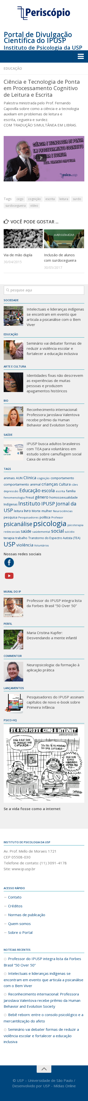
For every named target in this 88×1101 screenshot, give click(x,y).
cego (20, 199)
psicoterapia (75, 525)
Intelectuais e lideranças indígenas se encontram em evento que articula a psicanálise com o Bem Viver (55, 317)
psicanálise (18, 524)
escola (48, 490)
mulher (47, 511)
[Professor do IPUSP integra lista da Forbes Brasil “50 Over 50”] (13, 607)
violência (24, 545)
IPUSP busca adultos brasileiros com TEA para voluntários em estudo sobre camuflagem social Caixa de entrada (54, 451)
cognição (34, 199)
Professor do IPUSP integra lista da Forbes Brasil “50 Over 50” (54, 603)
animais (9, 478)
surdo (77, 199)
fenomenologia (14, 497)
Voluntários (41, 545)
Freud (30, 497)
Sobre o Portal (20, 932)
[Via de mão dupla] (24, 238)
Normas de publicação (26, 914)
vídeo (34, 206)
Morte (36, 511)
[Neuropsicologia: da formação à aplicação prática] (13, 671)
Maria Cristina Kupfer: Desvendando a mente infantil (52, 635)
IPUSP (48, 503)
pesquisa (10, 517)
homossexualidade (63, 497)
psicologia (49, 523)
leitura (63, 199)
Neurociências (63, 511)
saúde (26, 531)
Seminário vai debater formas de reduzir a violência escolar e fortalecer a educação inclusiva (54, 348)
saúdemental (41, 531)
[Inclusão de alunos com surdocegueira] (64, 238)
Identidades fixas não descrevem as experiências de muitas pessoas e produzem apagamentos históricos (55, 383)
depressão (11, 491)
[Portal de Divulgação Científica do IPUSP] (44, 13)
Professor (57, 517)
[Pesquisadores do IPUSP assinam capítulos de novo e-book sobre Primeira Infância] (13, 704)
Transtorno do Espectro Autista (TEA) (54, 538)
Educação (13, 68)
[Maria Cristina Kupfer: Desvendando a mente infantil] (13, 639)
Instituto (29, 503)
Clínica (29, 477)
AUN (19, 478)
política (45, 517)
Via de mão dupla (18, 254)
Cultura (65, 484)
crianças (50, 484)
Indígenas (10, 504)
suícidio (70, 531)
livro (27, 510)
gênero (41, 497)
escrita (50, 199)
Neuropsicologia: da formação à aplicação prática (53, 667)
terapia (9, 538)
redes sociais (12, 531)
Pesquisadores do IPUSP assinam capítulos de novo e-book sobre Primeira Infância (55, 702)
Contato (15, 897)
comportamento (62, 478)
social (57, 531)
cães (75, 484)
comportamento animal (22, 484)
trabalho (21, 538)
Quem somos (19, 923)
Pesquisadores (28, 517)
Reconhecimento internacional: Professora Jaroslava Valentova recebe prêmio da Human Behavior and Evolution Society (53, 417)
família (71, 491)
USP (9, 544)
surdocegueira (15, 206)
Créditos (15, 905)
